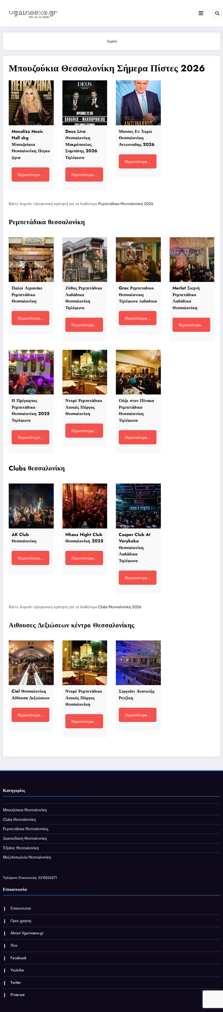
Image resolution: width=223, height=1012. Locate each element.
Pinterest (17, 994)
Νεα (13, 945)
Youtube (17, 970)
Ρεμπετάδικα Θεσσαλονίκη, (26, 829)
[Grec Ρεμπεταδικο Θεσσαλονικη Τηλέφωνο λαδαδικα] (138, 259)
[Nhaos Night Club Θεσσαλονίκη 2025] (84, 506)
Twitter (15, 982)
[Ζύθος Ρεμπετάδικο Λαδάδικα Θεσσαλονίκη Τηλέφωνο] (84, 259)
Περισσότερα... (30, 175)
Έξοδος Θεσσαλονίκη (21, 848)
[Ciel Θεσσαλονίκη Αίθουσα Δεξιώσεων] (31, 662)
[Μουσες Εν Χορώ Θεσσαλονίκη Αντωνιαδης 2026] (138, 102)
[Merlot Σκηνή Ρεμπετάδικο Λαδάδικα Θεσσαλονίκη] (192, 259)
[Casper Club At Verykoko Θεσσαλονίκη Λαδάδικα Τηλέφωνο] (138, 506)
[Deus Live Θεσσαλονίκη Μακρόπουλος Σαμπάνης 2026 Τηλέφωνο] (84, 102)
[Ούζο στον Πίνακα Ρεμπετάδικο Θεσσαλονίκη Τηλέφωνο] (138, 372)
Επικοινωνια (20, 908)
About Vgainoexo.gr (27, 933)
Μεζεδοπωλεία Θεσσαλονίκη (27, 857)
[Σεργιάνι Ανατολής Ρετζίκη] (138, 662)
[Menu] (201, 13)
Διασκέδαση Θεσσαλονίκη (25, 838)
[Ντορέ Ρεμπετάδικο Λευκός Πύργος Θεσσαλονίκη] (84, 372)
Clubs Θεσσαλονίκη (19, 819)
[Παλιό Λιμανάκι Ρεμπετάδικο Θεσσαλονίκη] (31, 259)
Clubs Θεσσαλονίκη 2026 (119, 607)
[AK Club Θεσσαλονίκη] (31, 506)
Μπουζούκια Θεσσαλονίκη (25, 810)
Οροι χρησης (21, 921)
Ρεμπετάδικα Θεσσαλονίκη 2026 (125, 204)
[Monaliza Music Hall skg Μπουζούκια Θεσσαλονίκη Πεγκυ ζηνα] (31, 102)
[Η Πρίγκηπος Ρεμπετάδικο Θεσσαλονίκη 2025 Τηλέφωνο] (31, 372)
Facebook (18, 958)
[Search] (217, 13)
